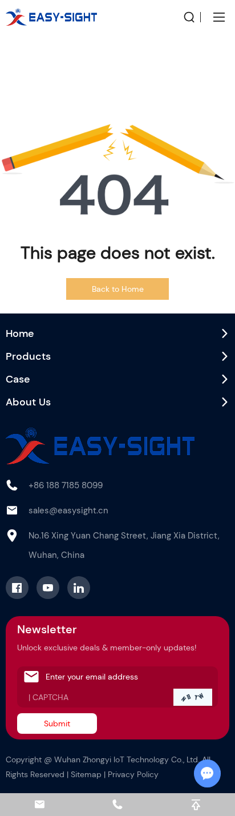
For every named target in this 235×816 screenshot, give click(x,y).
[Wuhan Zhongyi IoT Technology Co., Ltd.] (51, 17)
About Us (28, 402)
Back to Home (118, 289)
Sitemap (86, 774)
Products (28, 356)
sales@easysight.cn (68, 510)
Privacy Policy (133, 774)
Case (18, 379)
